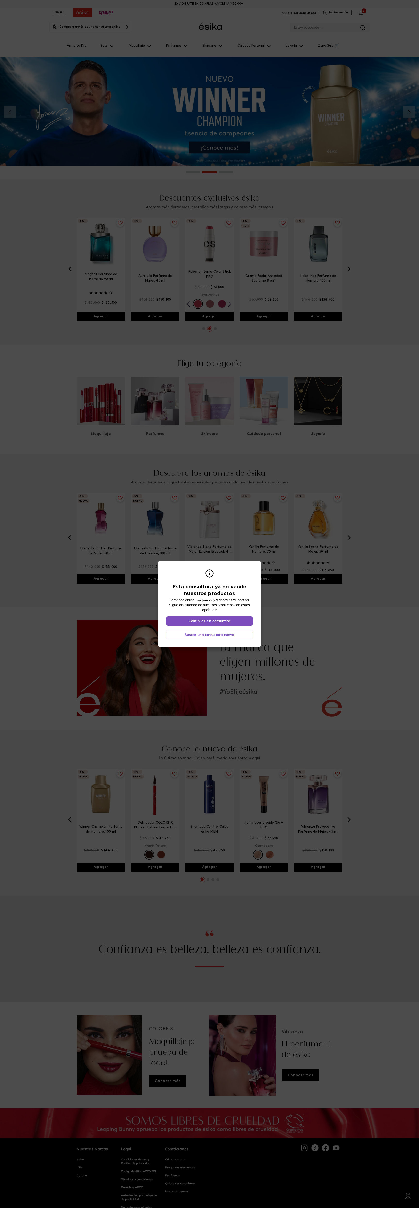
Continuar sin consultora (210, 621)
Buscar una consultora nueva (209, 634)
